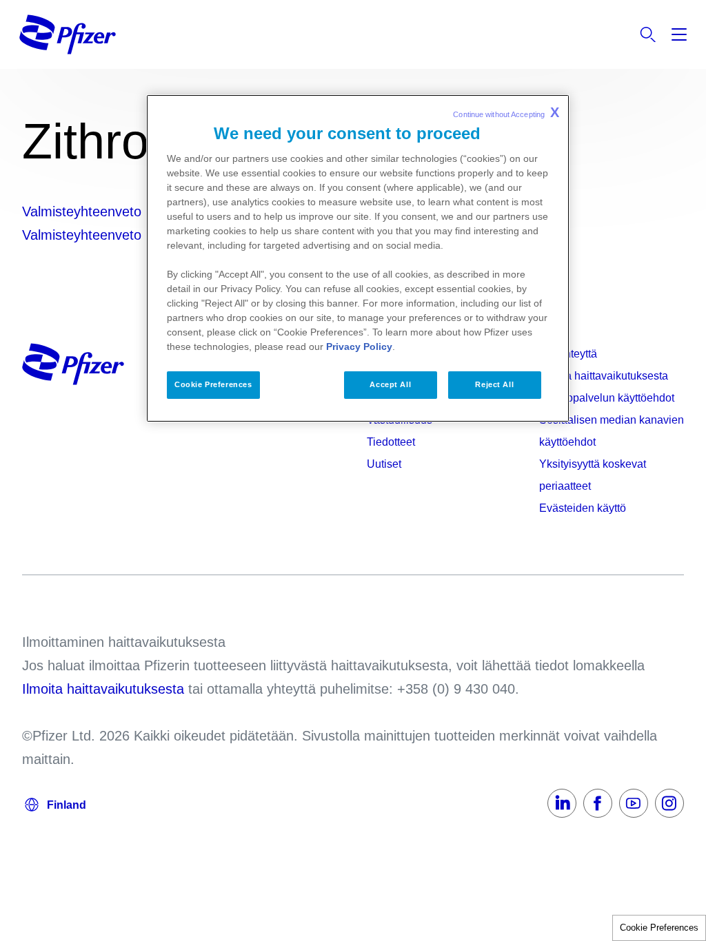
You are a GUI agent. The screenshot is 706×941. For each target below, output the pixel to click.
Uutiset (384, 464)
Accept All (390, 384)
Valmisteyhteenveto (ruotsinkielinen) (132, 234)
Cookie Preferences (659, 927)
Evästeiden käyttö (582, 508)
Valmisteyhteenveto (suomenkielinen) (136, 211)
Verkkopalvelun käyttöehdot (606, 398)
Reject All (494, 384)
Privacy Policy (359, 346)
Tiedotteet (391, 442)
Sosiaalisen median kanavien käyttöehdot (611, 431)
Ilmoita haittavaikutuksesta (603, 376)
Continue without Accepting (506, 112)
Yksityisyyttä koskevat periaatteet (592, 475)
